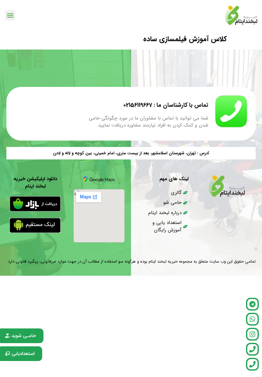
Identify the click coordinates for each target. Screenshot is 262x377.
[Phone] (252, 349)
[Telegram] (252, 304)
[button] (10, 15)
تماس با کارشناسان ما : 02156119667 (165, 105)
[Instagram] (252, 334)
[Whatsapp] (252, 319)
